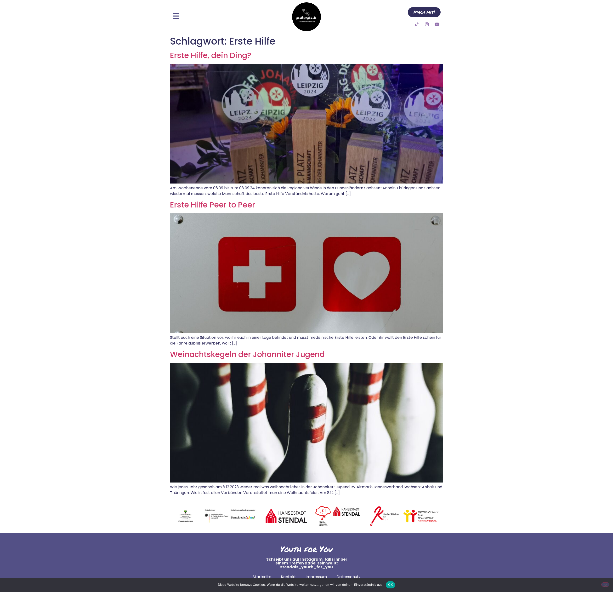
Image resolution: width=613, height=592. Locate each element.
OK (390, 584)
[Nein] (605, 584)
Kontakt (288, 577)
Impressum (316, 577)
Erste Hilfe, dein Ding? (210, 55)
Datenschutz (348, 577)
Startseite (262, 577)
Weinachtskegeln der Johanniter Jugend (247, 354)
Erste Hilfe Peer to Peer (212, 204)
